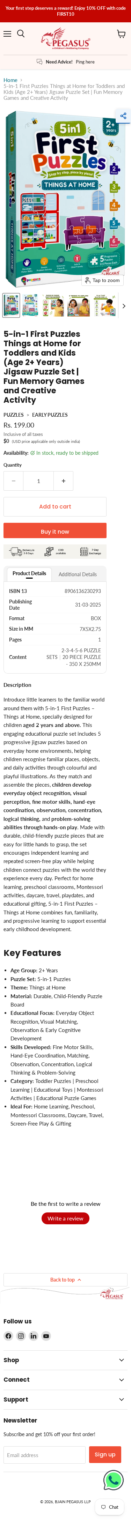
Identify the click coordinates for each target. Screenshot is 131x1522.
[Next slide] (123, 305)
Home (10, 80)
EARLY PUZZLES (50, 415)
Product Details (29, 573)
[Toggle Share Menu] (123, 116)
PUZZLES (13, 415)
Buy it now (55, 532)
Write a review (65, 1218)
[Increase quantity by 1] (63, 481)
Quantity (12, 465)
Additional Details (78, 574)
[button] (11, 305)
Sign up (105, 1454)
